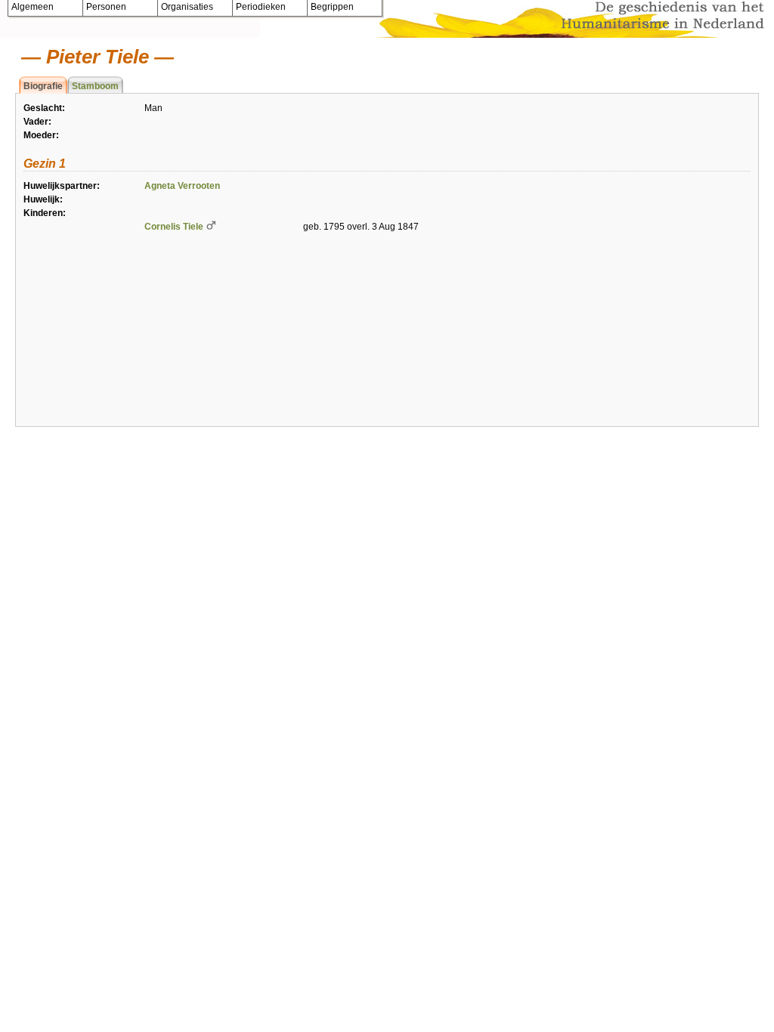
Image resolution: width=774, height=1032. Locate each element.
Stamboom (95, 86)
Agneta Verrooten (182, 186)
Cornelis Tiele (173, 226)
